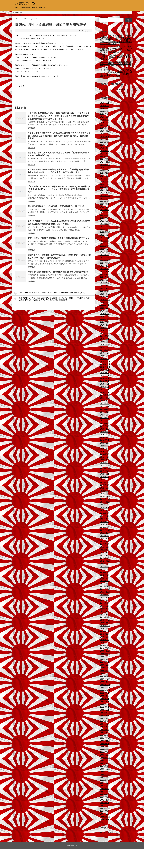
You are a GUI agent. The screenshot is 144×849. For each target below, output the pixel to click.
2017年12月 (105, 395)
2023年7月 (104, 207)
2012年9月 (104, 564)
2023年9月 (104, 201)
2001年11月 (105, 808)
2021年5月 (104, 280)
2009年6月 (104, 668)
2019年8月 (104, 339)
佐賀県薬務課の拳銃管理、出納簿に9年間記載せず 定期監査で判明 (58, 272)
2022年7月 (104, 241)
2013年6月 (104, 544)
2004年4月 (104, 789)
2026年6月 (104, 108)
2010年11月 (105, 623)
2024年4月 (104, 182)
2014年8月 (104, 508)
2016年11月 (105, 432)
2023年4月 (104, 215)
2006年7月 (104, 746)
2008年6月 (104, 702)
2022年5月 (104, 246)
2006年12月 (105, 738)
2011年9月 (104, 595)
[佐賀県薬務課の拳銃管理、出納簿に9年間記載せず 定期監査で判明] (20, 276)
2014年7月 (104, 510)
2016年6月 (104, 446)
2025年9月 (104, 134)
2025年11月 (105, 128)
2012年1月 (104, 583)
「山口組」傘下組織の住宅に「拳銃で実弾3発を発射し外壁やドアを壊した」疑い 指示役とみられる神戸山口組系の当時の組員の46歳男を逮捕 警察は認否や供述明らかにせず (59, 116)
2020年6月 (104, 311)
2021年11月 (105, 263)
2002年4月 (104, 806)
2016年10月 (105, 435)
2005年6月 (104, 766)
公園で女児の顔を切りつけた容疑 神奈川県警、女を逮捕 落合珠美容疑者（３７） (52, 293)
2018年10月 (105, 367)
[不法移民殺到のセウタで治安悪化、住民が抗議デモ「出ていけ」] (20, 211)
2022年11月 (105, 229)
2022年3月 (104, 252)
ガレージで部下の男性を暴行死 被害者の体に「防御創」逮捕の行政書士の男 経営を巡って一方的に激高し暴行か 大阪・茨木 (115, 64)
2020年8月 (104, 305)
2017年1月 (104, 426)
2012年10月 (105, 561)
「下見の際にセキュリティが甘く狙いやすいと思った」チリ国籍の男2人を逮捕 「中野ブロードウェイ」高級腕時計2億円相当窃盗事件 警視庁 (59, 189)
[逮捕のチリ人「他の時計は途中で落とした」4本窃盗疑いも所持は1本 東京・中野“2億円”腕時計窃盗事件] (20, 259)
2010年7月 (104, 634)
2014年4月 (104, 519)
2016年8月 (104, 440)
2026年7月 (104, 106)
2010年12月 (105, 620)
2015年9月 (104, 471)
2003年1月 (104, 800)
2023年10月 (105, 198)
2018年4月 (104, 384)
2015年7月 (104, 477)
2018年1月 (104, 392)
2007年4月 (104, 727)
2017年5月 (104, 415)
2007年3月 (104, 730)
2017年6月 (104, 412)
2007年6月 (104, 721)
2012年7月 (104, 567)
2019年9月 (104, 336)
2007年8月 (104, 716)
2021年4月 (104, 283)
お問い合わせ (17, 12)
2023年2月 (104, 221)
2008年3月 (104, 707)
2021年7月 (104, 274)
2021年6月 (104, 277)
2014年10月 (105, 502)
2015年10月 (105, 468)
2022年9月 (104, 235)
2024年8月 (104, 170)
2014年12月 (105, 496)
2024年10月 (105, 165)
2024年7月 (104, 173)
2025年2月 (104, 153)
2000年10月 (105, 817)
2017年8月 (104, 406)
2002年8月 (104, 803)
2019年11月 (105, 331)
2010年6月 (104, 637)
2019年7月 (104, 342)
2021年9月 (104, 269)
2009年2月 (104, 679)
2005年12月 (105, 758)
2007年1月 (104, 735)
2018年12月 (105, 361)
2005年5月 (104, 769)
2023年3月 (104, 218)
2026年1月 (104, 123)
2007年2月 (104, 732)
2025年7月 (104, 139)
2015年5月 (104, 482)
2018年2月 (104, 390)
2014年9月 (104, 505)
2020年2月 (104, 322)
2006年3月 (104, 752)
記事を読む (31, 128)
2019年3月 (104, 353)
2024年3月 (104, 184)
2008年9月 (104, 693)
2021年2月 (104, 288)
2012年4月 (104, 575)
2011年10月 (105, 592)
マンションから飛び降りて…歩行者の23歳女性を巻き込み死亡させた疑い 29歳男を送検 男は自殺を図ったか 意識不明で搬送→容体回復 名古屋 (59, 136)
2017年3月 (104, 420)
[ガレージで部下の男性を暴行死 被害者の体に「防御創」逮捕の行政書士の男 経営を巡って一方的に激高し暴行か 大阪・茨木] (20, 174)
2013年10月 (105, 533)
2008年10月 (105, 690)
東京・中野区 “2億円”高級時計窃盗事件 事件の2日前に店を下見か (58, 238)
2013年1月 (104, 558)
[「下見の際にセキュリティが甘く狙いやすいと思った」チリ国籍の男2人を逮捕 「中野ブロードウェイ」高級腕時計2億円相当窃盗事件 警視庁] (20, 191)
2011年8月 (104, 598)
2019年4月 (104, 350)
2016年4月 (104, 451)
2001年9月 (104, 811)
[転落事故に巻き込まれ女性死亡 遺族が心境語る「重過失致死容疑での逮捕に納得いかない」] (20, 157)
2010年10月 (105, 626)
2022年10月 (105, 232)
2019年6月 (104, 345)
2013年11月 (105, 530)
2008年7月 (104, 699)
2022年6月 (104, 243)
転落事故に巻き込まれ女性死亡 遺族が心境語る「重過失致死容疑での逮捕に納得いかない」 (115, 57)
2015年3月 (104, 488)
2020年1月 (104, 325)
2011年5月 (104, 606)
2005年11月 (105, 761)
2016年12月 (105, 429)
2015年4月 (104, 485)
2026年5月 (104, 111)
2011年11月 (105, 589)
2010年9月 (104, 628)
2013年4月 (104, 550)
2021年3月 (104, 286)
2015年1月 (104, 494)
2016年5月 (104, 449)
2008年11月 (105, 687)
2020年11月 (105, 297)
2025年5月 (104, 145)
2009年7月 (104, 665)
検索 (100, 17)
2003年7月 (104, 794)
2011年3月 (104, 612)
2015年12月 (105, 463)
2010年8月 (104, 631)
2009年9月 (104, 659)
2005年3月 (104, 772)
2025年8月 (104, 137)
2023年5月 (104, 212)
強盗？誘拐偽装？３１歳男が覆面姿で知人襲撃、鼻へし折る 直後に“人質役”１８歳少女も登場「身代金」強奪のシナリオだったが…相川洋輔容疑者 (56, 299)
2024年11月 (105, 162)
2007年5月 (104, 724)
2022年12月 (105, 227)
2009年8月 (104, 662)
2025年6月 (104, 142)
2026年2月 (104, 120)
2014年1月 (104, 527)
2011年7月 (104, 600)
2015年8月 (104, 474)
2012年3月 (104, 578)
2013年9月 (104, 536)
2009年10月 (105, 657)
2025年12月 (105, 125)
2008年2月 (104, 710)
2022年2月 (104, 255)
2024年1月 (104, 190)
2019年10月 (105, 333)
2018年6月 (104, 378)
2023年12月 (105, 193)
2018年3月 (104, 387)
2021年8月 (104, 272)
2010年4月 (104, 642)
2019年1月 (104, 359)
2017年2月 (104, 423)
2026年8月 (104, 103)
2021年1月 (104, 291)
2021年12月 (105, 260)
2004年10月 (105, 780)
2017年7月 (104, 409)
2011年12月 (105, 586)
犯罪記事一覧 (25, 3)
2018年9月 (104, 370)
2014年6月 (104, 513)
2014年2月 (104, 524)
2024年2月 (104, 187)
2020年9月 (104, 302)
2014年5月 (104, 516)
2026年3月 (104, 117)
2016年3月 (104, 454)
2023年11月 (105, 196)
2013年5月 (104, 547)
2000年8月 (104, 820)
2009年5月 (104, 671)
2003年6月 (104, 797)
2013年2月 (104, 555)
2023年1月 (104, 224)
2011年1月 (104, 617)
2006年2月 (104, 755)
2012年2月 (104, 581)
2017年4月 (104, 418)
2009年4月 (104, 673)
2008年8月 (104, 696)
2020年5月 (104, 314)
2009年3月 (104, 676)
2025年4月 (104, 148)
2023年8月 (104, 204)
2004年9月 (104, 783)
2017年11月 (105, 398)
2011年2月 (104, 614)
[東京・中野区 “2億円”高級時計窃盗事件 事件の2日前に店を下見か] (20, 242)
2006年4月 (104, 749)
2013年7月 (104, 541)
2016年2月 (104, 457)
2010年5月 (104, 640)
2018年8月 (104, 373)
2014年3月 (104, 522)
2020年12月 (105, 294)
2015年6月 (104, 479)
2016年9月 (104, 437)
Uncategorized (106, 832)
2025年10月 (105, 131)
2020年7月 (104, 308)
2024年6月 (104, 176)
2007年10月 (105, 713)
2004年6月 (104, 786)
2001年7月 (104, 814)
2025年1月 (104, 156)
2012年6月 (104, 569)
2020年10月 (105, 300)
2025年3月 (104, 151)
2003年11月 (105, 791)
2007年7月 (104, 718)
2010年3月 (104, 645)
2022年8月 (104, 238)
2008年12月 (105, 685)
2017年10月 (105, 401)
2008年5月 (104, 704)
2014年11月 (105, 499)
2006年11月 (105, 741)
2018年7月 (104, 375)
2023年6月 (104, 210)
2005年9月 (104, 763)
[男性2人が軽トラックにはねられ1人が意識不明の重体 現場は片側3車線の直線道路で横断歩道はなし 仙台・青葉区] (20, 225)
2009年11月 (105, 654)
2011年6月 (104, 603)
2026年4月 (104, 114)
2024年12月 (105, 159)
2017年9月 (104, 404)
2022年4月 (104, 249)
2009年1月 (104, 682)
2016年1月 (104, 460)
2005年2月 (104, 775)
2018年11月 (105, 364)
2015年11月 (105, 465)
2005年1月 (104, 777)
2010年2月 (104, 648)
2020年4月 (104, 316)
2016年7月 (104, 443)
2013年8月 (104, 539)
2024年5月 (104, 179)
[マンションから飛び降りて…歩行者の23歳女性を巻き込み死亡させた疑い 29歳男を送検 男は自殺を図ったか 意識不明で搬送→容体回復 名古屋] (20, 137)
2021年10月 (105, 266)
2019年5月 (104, 347)
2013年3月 (104, 553)
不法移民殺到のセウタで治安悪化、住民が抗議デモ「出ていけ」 (57, 206)
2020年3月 (104, 319)
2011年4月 (104, 609)
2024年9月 (104, 168)
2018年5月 (104, 381)
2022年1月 (104, 257)
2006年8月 (104, 744)
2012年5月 (104, 572)
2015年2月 (104, 491)
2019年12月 (105, 328)
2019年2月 (104, 356)
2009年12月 (105, 651)
